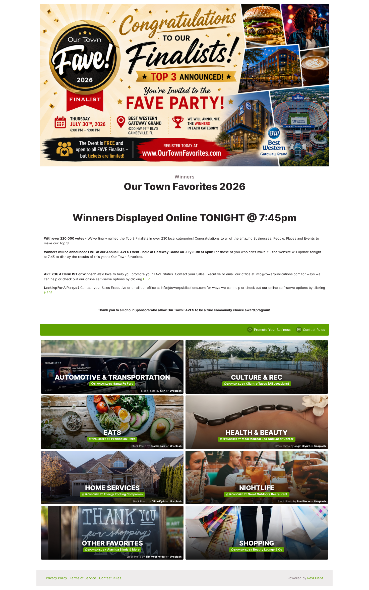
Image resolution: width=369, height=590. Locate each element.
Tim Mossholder (155, 556)
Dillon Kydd (158, 501)
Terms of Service (83, 578)
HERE (147, 279)
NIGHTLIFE (256, 488)
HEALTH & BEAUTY (257, 432)
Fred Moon (303, 501)
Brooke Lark (158, 445)
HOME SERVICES (112, 488)
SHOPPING (256, 543)
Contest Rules (110, 578)
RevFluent (315, 578)
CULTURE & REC (256, 377)
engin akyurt (302, 445)
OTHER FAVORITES (112, 543)
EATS (112, 432)
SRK (162, 390)
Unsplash (175, 390)
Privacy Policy (56, 578)
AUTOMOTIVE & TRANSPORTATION (112, 377)
